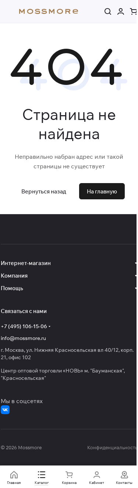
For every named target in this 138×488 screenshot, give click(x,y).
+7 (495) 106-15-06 (24, 326)
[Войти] (120, 11)
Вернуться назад (43, 191)
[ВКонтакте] (5, 409)
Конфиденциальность (112, 447)
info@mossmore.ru (23, 338)
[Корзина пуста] (133, 11)
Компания (14, 275)
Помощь (12, 288)
